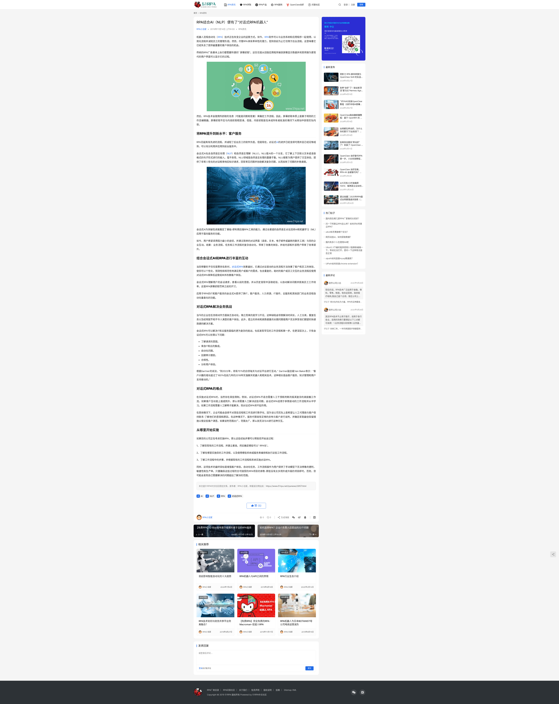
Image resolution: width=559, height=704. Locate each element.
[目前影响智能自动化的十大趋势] (215, 560)
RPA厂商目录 (213, 690)
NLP (229, 153)
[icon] (354, 692)
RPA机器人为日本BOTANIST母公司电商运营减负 (296, 623)
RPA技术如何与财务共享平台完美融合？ (215, 623)
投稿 (361, 4)
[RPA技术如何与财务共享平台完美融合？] (215, 605)
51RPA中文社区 (259, 694)
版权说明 (267, 690)
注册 (353, 4)
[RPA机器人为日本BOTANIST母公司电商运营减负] (297, 605)
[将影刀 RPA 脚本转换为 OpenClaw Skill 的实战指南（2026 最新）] (331, 77)
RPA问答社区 (229, 690)
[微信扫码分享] (293, 517)
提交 (309, 668)
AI (277, 142)
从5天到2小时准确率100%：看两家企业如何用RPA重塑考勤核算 (350, 186)
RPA (220, 37)
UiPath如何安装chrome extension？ (342, 263)
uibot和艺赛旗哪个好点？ (337, 232)
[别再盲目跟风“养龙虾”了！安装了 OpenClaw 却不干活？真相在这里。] (331, 145)
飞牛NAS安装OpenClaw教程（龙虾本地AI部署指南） (351, 104)
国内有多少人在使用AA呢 (337, 242)
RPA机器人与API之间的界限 (253, 576)
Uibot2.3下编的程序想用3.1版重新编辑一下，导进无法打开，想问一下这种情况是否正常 (344, 250)
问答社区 (316, 4)
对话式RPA (237, 266)
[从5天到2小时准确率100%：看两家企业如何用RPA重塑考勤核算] (331, 186)
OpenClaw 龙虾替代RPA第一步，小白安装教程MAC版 (351, 158)
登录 (346, 4)
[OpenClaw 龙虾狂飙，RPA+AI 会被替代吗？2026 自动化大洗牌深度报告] (331, 172)
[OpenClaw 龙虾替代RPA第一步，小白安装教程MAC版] (331, 158)
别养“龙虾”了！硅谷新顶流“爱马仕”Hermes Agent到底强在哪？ (351, 90)
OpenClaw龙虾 (297, 4)
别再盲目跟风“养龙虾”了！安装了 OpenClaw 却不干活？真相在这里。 (351, 145)
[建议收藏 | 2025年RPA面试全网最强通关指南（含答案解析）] (331, 199)
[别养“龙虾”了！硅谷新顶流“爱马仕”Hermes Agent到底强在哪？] (331, 90)
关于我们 (243, 690)
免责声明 (255, 690)
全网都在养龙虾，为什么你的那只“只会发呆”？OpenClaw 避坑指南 (351, 131)
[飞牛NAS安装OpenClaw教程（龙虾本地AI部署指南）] (331, 104)
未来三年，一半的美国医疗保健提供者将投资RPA (351, 328)
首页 (195, 13)
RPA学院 (247, 4)
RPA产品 (263, 4)
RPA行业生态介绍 (289, 576)
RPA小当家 (201, 29)
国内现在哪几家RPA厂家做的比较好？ (343, 218)
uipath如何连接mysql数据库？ (340, 258)
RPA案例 (278, 4)
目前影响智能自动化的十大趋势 (215, 576)
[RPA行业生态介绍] (297, 560)
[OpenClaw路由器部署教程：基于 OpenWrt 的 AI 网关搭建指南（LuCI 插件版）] (331, 118)
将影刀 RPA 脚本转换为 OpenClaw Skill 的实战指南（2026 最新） (351, 77)
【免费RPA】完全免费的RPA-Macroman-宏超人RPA (254, 623)
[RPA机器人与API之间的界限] (256, 560)
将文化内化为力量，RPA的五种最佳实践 (347, 302)
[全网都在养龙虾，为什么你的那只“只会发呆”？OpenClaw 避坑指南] (331, 131)
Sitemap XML (290, 690)
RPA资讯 (232, 4)
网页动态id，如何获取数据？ (339, 237)
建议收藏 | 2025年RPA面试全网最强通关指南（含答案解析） (351, 199)
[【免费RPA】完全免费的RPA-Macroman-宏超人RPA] (256, 605)
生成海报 (284, 517)
